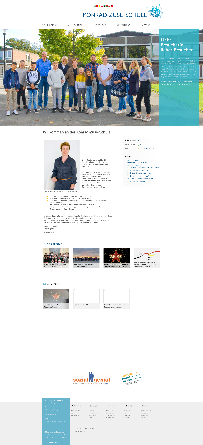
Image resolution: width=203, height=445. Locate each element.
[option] (101, 77)
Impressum (53, 442)
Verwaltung (110, 410)
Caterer (143, 417)
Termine (91, 410)
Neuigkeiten (54, 244)
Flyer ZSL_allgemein (139, 181)
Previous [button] (2, 78)
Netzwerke (144, 413)
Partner (145, 25)
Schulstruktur (75, 410)
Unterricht (123, 25)
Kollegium (109, 413)
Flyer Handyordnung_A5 (140, 176)
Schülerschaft (110, 415)
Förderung (127, 415)
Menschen (99, 25)
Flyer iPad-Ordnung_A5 (140, 170)
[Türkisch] (97, 6)
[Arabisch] (104, 6)
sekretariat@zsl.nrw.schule (55, 422)
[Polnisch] (102, 6)
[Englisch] (95, 6)
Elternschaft (110, 417)
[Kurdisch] (107, 6)
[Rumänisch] (100, 6)
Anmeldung (75, 415)
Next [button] (200, 78)
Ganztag (126, 417)
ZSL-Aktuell (75, 25)
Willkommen (50, 25)
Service (73, 413)
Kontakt (61, 442)
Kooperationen (146, 410)
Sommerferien (145, 145)
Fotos (90, 417)
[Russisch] (109, 6)
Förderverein (145, 415)
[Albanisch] (112, 6)
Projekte (126, 413)
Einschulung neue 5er (147, 148)
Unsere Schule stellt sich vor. (142, 178)
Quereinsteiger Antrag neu (141, 173)
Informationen (93, 413)
